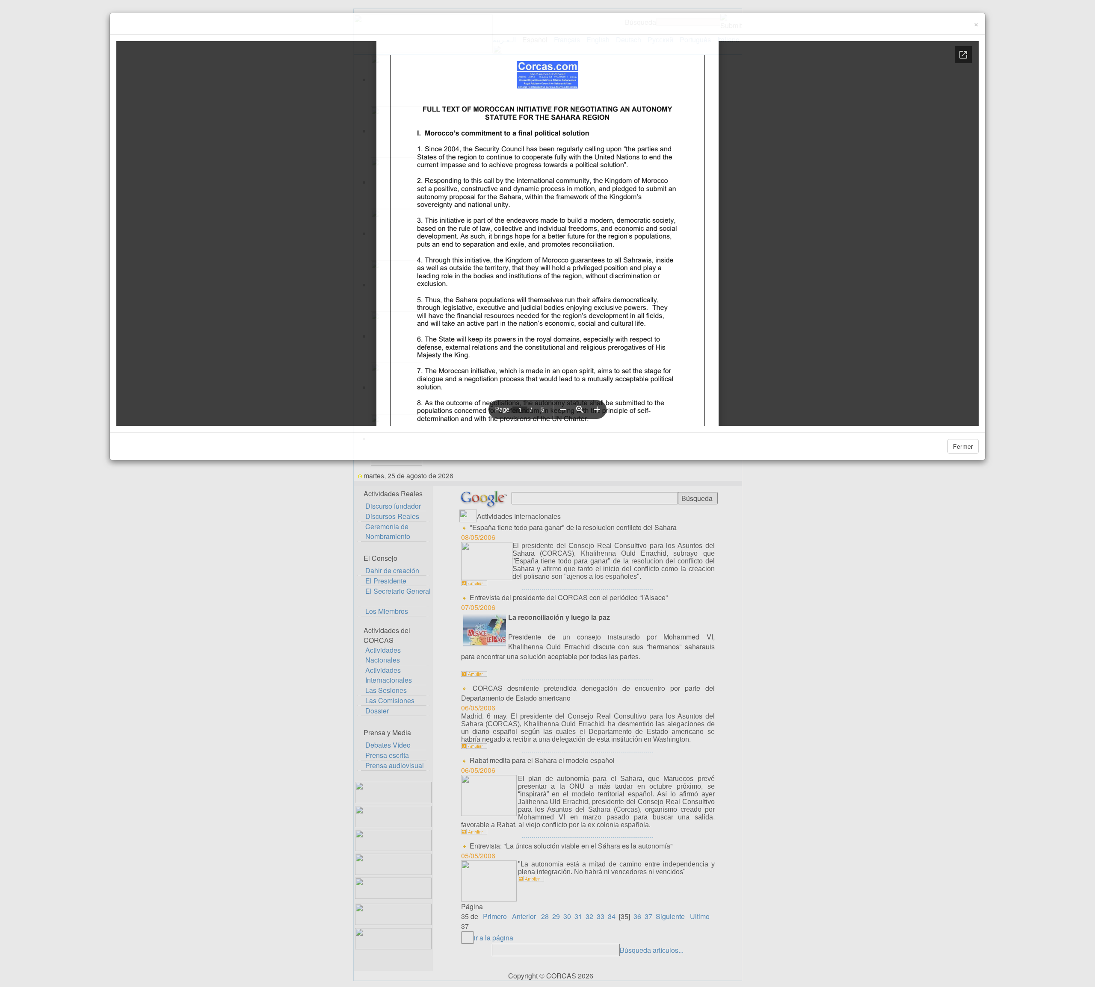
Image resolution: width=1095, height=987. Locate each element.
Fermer (963, 446)
